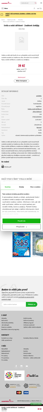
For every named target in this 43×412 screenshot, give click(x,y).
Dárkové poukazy (29, 320)
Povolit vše (21, 221)
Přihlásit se (31, 304)
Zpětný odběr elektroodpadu (32, 327)
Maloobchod (5, 353)
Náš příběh (5, 349)
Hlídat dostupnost (21, 81)
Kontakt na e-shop (7, 338)
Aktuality (4, 318)
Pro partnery (5, 358)
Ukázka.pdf (6, 167)
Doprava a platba (7, 327)
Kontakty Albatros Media (31, 338)
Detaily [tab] (21, 187)
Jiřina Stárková (37, 111)
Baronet (39, 127)
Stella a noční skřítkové (35, 109)
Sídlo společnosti (7, 340)
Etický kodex (27, 353)
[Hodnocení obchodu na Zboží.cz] (33, 374)
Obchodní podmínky (8, 323)
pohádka (39, 96)
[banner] (11, 2)
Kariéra (26, 351)
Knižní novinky (28, 318)
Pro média (5, 360)
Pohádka (20, 19)
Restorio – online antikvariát (32, 358)
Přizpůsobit (20, 227)
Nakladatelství (6, 351)
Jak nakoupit (5, 325)
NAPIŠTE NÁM (37, 404)
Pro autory (5, 356)
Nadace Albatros (28, 356)
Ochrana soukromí (29, 325)
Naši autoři (5, 320)
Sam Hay (21, 29)
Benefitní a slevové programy (10, 329)
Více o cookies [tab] (35, 187)
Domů (3, 19)
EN (41, 3)
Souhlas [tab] (8, 187)
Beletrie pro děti (11, 19)
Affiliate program (29, 323)
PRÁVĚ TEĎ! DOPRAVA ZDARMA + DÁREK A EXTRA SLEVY (21, 14)
